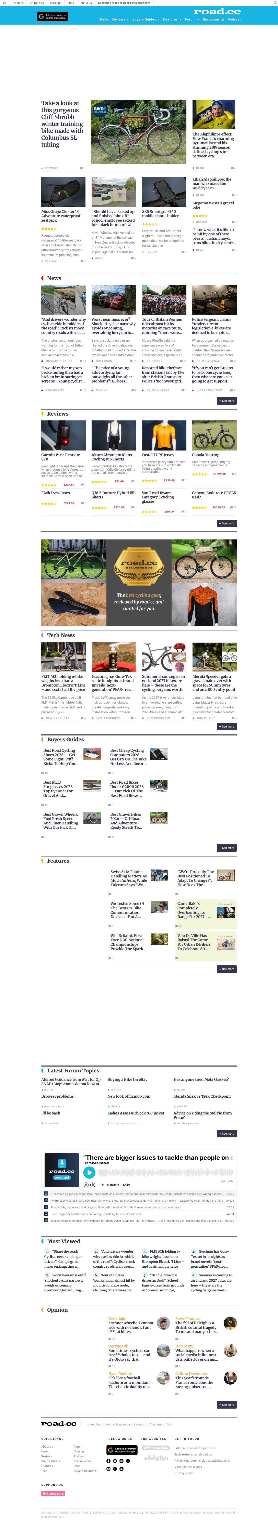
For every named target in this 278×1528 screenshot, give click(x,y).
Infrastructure (59, 361)
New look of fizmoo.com (128, 1096)
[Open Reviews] (127, 19)
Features (47, 1466)
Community (54, 390)
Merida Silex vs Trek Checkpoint (202, 1096)
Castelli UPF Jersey (158, 455)
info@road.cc (207, 1448)
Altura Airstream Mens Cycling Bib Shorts (112, 457)
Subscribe (54, 1493)
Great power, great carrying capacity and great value (211, 463)
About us (47, 1446)
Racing (101, 390)
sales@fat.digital (219, 1460)
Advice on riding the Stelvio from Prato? (203, 1115)
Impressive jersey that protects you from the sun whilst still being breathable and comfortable (163, 467)
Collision (103, 361)
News (45, 1451)
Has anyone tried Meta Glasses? (201, 1079)
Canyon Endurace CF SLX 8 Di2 (214, 495)
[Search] (4, 3)
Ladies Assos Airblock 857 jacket (135, 1113)
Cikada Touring (205, 455)
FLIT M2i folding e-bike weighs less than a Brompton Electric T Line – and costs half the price (63, 683)
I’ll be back (50, 1113)
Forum (78, 1446)
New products (57, 718)
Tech (44, 1471)
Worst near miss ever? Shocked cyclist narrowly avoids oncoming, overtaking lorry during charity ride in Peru (114, 328)
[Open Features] (180, 19)
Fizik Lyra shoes (55, 493)
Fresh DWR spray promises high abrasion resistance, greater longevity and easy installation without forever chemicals (111, 707)
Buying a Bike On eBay (127, 1079)
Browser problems (57, 1096)
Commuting (206, 718)
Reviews (46, 1456)
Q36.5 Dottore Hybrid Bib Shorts (114, 495)
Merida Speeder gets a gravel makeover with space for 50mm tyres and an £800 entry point (214, 683)
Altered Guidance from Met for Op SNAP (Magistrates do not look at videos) (71, 1084)
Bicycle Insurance (85, 1471)
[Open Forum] (198, 19)
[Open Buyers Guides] (158, 19)
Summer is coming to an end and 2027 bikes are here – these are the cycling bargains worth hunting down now (163, 685)
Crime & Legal (208, 361)
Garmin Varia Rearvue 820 (60, 457)
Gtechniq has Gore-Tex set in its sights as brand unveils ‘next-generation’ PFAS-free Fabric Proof (113, 685)
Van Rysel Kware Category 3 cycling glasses (158, 497)
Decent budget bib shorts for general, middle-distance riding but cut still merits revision (113, 469)
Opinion (79, 1451)
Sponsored (226, 904)
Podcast (79, 1456)
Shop (77, 1466)
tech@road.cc (203, 1454)
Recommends (83, 1461)
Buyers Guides (50, 1461)
